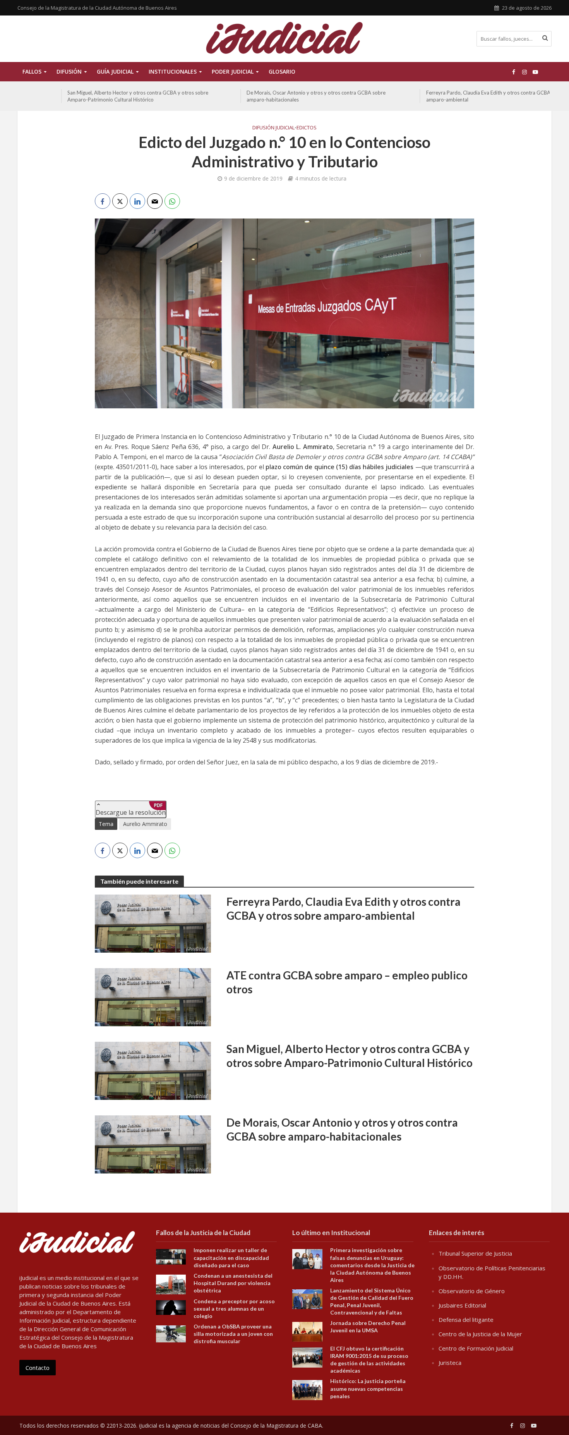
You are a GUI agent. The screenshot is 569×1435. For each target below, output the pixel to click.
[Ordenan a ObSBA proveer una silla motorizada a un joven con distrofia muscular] (171, 1333)
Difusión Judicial (273, 127)
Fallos (31, 71)
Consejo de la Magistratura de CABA (276, 1425)
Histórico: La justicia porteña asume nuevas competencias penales (368, 1388)
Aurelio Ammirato (145, 824)
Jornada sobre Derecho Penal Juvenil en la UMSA (368, 1326)
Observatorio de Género (472, 1291)
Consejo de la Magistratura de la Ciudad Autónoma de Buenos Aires (97, 7)
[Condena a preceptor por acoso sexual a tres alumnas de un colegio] (171, 1307)
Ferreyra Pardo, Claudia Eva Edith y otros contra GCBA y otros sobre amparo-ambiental (462, 96)
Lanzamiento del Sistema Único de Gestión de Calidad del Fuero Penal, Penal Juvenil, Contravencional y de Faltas (371, 1301)
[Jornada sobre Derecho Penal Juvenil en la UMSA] (307, 1331)
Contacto (38, 1367)
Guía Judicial (115, 71)
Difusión (69, 71)
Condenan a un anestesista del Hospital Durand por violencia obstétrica (233, 1283)
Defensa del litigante (466, 1319)
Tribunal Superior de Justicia (475, 1253)
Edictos (306, 127)
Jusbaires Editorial (462, 1305)
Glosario (282, 71)
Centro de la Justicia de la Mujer (480, 1334)
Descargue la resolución (131, 809)
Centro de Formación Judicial (476, 1348)
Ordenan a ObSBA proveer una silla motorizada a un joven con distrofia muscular (233, 1333)
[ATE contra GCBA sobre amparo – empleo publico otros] (153, 996)
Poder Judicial (233, 71)
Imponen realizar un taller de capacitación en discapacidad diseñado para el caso (231, 1257)
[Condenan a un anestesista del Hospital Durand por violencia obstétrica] (171, 1283)
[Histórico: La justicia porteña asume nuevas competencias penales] (307, 1389)
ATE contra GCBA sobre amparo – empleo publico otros (347, 982)
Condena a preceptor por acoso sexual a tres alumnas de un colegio (234, 1308)
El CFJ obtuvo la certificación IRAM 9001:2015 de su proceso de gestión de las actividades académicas (369, 1359)
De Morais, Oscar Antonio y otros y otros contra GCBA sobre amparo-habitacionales (274, 96)
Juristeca (450, 1362)
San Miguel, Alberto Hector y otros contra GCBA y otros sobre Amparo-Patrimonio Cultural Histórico (96, 96)
